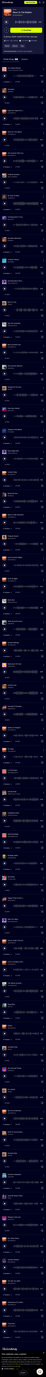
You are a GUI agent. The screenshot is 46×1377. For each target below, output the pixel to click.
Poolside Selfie (13, 855)
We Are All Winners (14, 1111)
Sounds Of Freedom (15, 706)
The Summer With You (16, 153)
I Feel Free (11, 1323)
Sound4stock (19, 15)
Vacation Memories (14, 238)
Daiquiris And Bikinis (15, 429)
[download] (42, 81)
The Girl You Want (14, 1281)
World (7, 46)
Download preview (10, 51)
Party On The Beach (15, 132)
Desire (10, 1026)
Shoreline (11, 89)
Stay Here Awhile (14, 408)
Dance (15, 46)
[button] (23, 1368)
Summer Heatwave (14, 1174)
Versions (24, 59)
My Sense (11, 877)
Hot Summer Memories (16, 366)
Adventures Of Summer (16, 1302)
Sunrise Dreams (13, 1259)
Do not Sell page (15, 1366)
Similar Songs (10, 59)
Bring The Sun (13, 493)
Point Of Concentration (16, 1132)
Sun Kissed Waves (14, 68)
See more (34, 36)
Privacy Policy (15, 1364)
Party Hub (11, 600)
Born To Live (12, 302)
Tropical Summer (14, 174)
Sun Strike (11, 1089)
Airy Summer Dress (14, 1068)
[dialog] (23, 1364)
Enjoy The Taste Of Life (16, 110)
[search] (40, 2)
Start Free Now (30, 2)
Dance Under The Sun (15, 940)
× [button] (43, 1353)
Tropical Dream (13, 536)
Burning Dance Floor (15, 281)
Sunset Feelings (13, 642)
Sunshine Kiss (13, 1047)
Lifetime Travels (13, 259)
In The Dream (12, 770)
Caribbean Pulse (13, 813)
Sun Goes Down (13, 1238)
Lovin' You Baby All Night (16, 962)
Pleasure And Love (14, 1217)
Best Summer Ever (14, 344)
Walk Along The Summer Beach (16, 621)
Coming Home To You (15, 217)
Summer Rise (12, 1153)
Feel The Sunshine (14, 323)
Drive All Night (13, 578)
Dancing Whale (13, 834)
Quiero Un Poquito (14, 727)
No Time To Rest (13, 196)
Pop (22, 46)
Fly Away (11, 749)
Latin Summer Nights (15, 557)
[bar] (43, 2)
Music (14, 9)
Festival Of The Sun (14, 387)
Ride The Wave (13, 919)
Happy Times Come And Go (16, 898)
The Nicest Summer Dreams (16, 983)
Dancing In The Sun (15, 664)
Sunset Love (12, 685)
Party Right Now (13, 451)
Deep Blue (11, 1004)
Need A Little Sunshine (16, 515)
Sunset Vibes (12, 472)
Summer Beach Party (15, 1196)
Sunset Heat (12, 791)
